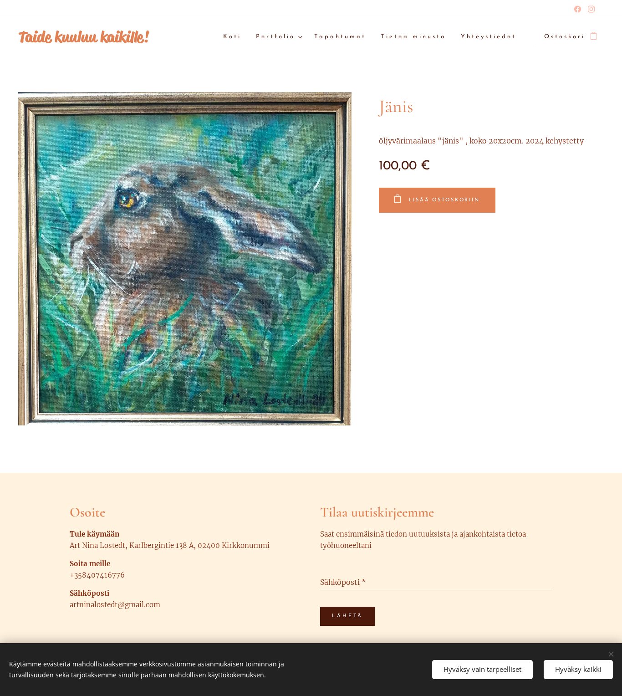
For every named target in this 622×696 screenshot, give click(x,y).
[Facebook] (577, 9)
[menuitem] (235, 37)
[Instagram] (591, 9)
